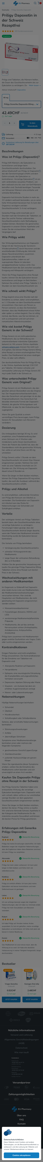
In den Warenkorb (32, 124)
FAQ (21, 1119)
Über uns (21, 1115)
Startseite (5, 10)
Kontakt (22, 1123)
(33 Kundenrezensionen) (24, 31)
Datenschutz (21, 1047)
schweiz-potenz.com (10, 347)
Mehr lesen (34, 85)
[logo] (22, 1109)
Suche (35, 3)
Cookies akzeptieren (21, 1155)
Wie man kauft (21, 1052)
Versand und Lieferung (22, 1034)
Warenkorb (40, 3)
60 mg (5, 97)
